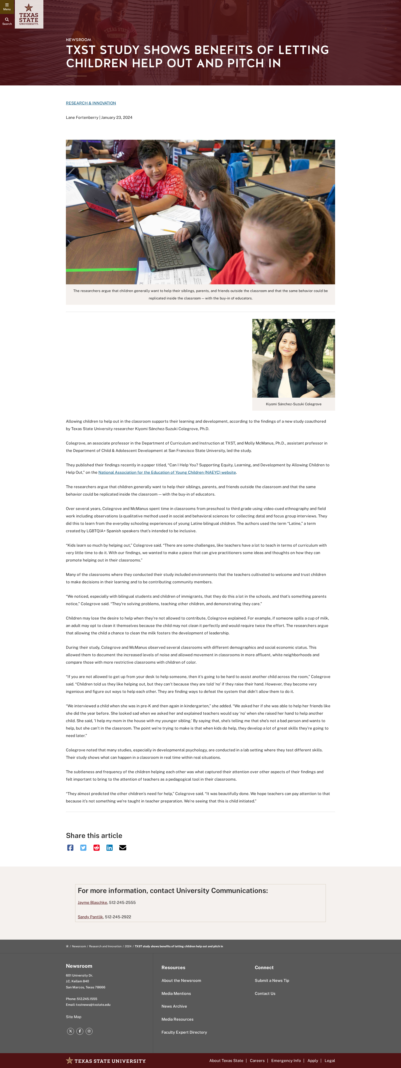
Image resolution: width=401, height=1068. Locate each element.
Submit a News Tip (272, 980)
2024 (128, 946)
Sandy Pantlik (90, 917)
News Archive (174, 1006)
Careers (257, 1060)
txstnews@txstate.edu (93, 1004)
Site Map (73, 1017)
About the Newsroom (181, 980)
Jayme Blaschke (92, 902)
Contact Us (265, 993)
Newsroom (78, 39)
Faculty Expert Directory (184, 1032)
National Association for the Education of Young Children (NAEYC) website (167, 472)
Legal (330, 1060)
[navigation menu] (7, 7)
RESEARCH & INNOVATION (91, 103)
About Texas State (226, 1060)
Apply (312, 1060)
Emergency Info (286, 1060)
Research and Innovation (105, 946)
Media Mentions (176, 993)
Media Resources (178, 1019)
